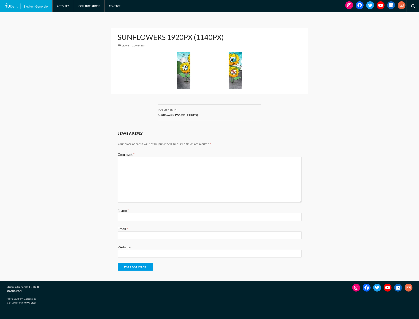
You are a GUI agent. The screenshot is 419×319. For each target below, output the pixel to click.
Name (123, 210)
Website (124, 247)
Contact (114, 6)
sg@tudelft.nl (14, 290)
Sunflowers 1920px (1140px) (178, 112)
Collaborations (89, 6)
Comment (126, 154)
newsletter (30, 302)
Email (123, 229)
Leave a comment (134, 45)
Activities (63, 6)
